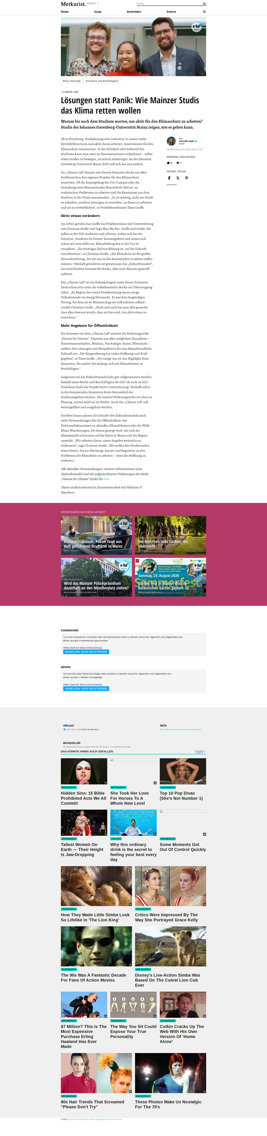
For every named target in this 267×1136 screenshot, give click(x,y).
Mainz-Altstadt (70, 592)
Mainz (66, 550)
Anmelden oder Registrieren (86, 651)
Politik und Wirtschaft (87, 592)
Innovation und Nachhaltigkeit (102, 81)
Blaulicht (75, 550)
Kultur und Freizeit (153, 592)
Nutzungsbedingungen (100, 1119)
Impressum (117, 1119)
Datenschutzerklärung (78, 1119)
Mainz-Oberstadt (72, 81)
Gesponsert (143, 550)
